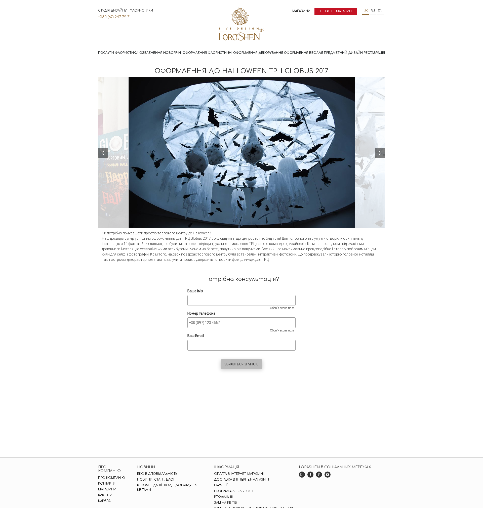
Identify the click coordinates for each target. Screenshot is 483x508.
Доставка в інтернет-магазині (241, 479)
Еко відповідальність (157, 474)
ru (373, 11)
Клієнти (105, 495)
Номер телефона (201, 313)
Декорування (270, 53)
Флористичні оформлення (232, 53)
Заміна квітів (225, 502)
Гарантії (220, 485)
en (380, 11)
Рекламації (223, 497)
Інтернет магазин (336, 11)
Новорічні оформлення (185, 53)
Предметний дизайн (343, 53)
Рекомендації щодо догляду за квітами (166, 488)
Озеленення (150, 53)
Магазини (301, 11)
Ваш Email (195, 336)
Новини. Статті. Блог (156, 479)
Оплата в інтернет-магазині (239, 474)
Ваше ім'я (195, 291)
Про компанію (111, 478)
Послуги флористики (118, 53)
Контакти (106, 483)
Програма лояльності (234, 491)
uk (366, 11)
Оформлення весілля (303, 53)
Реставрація (374, 53)
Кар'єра (104, 501)
